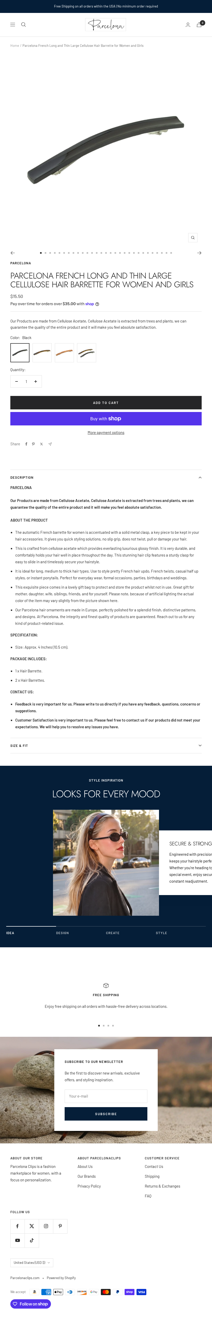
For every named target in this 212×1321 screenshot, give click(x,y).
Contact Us (154, 1166)
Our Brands (87, 1176)
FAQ (148, 1196)
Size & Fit (19, 746)
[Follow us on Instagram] (46, 1226)
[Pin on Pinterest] (33, 444)
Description (22, 477)
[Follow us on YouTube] (17, 1240)
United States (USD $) (29, 1262)
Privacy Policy (89, 1186)
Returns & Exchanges (162, 1186)
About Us (85, 1166)
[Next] (199, 253)
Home (14, 45)
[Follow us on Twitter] (32, 1226)
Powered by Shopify (61, 1278)
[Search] (23, 24)
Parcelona (20, 263)
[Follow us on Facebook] (17, 1226)
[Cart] (199, 24)
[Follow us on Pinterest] (60, 1226)
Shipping (152, 1176)
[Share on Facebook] (26, 444)
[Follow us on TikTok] (32, 1240)
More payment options (106, 432)
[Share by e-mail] (50, 444)
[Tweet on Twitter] (41, 444)
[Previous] (12, 253)
